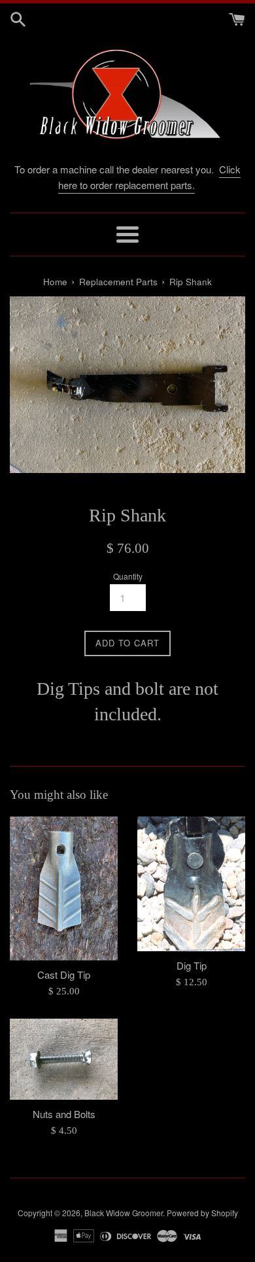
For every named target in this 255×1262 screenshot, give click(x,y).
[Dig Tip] (191, 883)
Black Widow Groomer (123, 1212)
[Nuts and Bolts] (64, 1059)
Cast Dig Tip (63, 974)
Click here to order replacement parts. (149, 177)
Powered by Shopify (202, 1212)
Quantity (128, 576)
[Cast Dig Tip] (64, 888)
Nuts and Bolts (64, 1114)
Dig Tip (192, 965)
